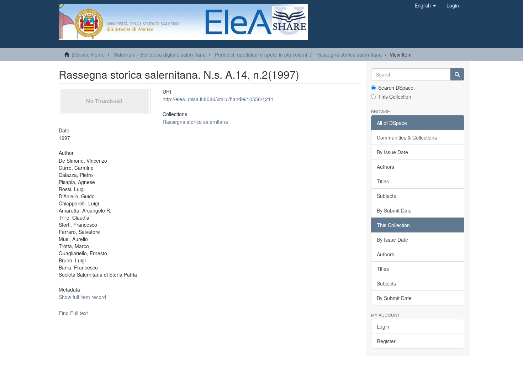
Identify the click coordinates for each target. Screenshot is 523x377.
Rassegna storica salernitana (349, 54)
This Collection (394, 96)
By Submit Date (394, 210)
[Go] (457, 74)
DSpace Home (88, 54)
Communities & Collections (407, 137)
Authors (385, 166)
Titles (383, 181)
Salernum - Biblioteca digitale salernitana (160, 54)
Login (383, 326)
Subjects (386, 195)
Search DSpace (395, 87)
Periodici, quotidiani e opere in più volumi (261, 54)
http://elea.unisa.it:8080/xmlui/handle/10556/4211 (218, 99)
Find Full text (73, 312)
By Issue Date (392, 152)
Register (386, 341)
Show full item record (82, 296)
